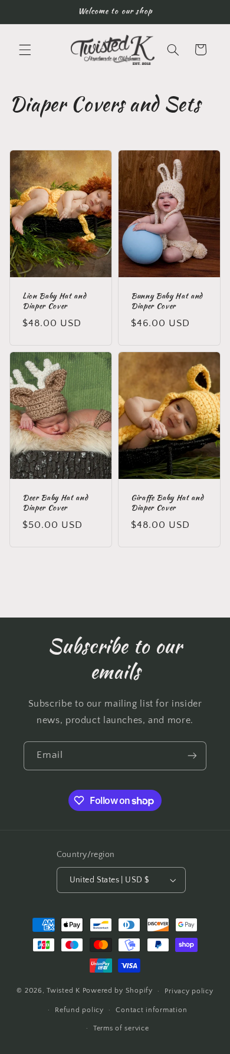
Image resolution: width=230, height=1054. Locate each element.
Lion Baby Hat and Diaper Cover (54, 302)
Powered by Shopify (118, 990)
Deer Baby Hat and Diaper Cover (55, 503)
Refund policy (79, 1010)
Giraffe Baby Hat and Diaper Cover (167, 503)
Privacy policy (189, 991)
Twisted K (63, 990)
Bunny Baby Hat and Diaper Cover (167, 302)
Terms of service (121, 1028)
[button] (24, 49)
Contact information (151, 1010)
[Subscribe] (192, 755)
